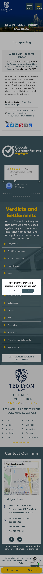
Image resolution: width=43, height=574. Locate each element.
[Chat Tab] (21, 287)
